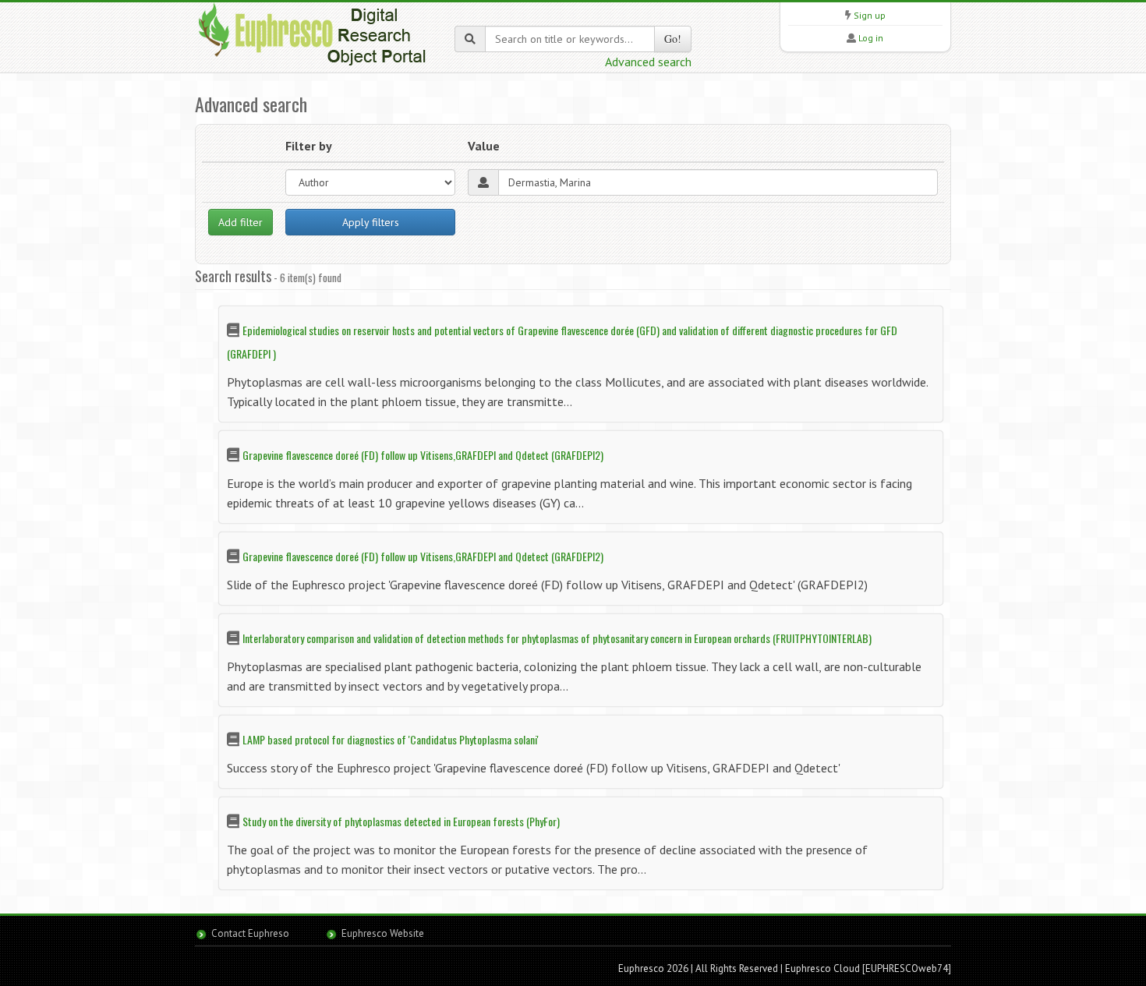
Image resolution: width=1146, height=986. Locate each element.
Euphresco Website (382, 933)
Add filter (240, 222)
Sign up (870, 15)
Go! (672, 38)
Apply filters (370, 222)
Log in (870, 38)
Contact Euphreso (250, 933)
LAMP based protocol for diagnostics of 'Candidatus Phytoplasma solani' (390, 739)
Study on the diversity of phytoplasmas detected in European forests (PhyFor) (401, 821)
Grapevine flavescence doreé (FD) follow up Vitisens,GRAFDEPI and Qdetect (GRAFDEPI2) (422, 455)
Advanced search (648, 61)
